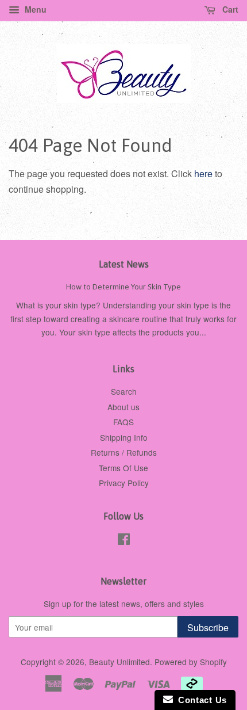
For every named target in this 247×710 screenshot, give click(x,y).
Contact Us (200, 700)
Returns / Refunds (124, 452)
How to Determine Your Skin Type (123, 286)
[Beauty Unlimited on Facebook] (123, 541)
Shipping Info (124, 437)
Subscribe (208, 627)
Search (124, 391)
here (203, 173)
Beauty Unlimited (119, 661)
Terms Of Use (123, 468)
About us (123, 407)
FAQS (123, 421)
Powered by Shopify (191, 661)
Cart (229, 9)
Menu (34, 9)
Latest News (124, 264)
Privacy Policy (124, 482)
